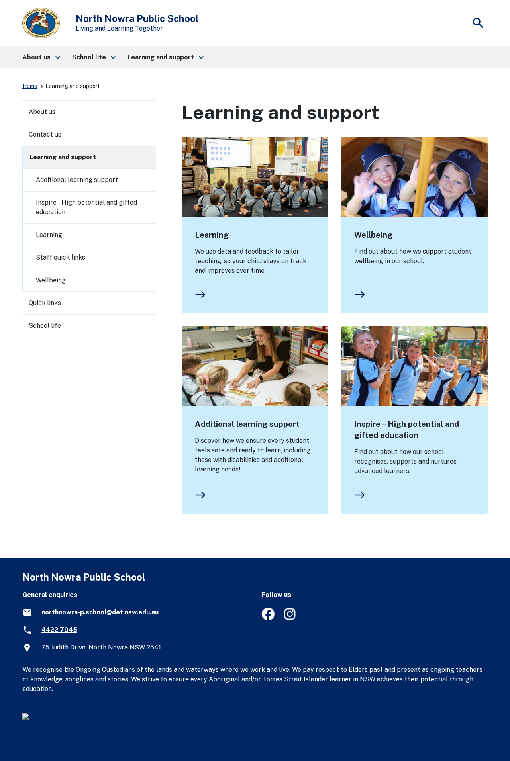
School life (45, 325)
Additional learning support (247, 424)
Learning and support (62, 157)
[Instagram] (290, 618)
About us (42, 111)
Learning (212, 235)
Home (29, 86)
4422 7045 (59, 630)
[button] (41, 57)
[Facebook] (268, 618)
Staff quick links (60, 257)
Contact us (45, 134)
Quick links (45, 303)
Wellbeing (373, 235)
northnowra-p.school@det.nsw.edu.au (100, 612)
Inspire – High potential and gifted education (406, 429)
